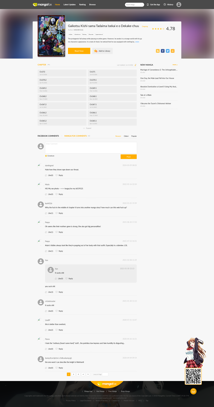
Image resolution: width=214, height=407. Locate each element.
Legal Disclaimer (85, 400)
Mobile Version (129, 400)
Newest (118, 135)
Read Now (79, 51)
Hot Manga (100, 391)
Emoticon (51, 156)
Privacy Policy (71, 400)
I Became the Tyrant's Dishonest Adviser (155, 103)
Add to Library (104, 51)
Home (57, 4)
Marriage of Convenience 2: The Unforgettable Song (158, 70)
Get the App (155, 4)
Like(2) (50, 330)
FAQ (140, 400)
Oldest (126, 135)
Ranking (82, 4)
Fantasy (84, 34)
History (170, 4)
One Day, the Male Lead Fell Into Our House (157, 78)
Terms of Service (101, 400)
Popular (134, 135)
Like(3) (50, 292)
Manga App (88, 391)
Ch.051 (142, 72)
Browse (92, 4)
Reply (61, 175)
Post (129, 157)
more (137, 42)
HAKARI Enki (78, 30)
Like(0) (50, 175)
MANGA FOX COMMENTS (77, 136)
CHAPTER (44, 64)
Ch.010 (142, 81)
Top (147, 400)
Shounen (91, 34)
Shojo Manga (125, 391)
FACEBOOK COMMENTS (48, 136)
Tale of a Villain (145, 95)
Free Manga (112, 391)
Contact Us (116, 400)
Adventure (77, 34)
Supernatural (99, 34)
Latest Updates (70, 4)
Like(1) (50, 213)
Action (70, 34)
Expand (88, 128)
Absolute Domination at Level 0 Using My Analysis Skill (158, 87)
